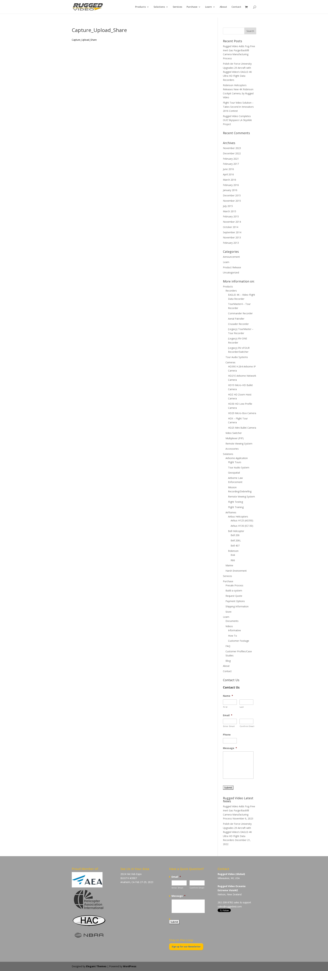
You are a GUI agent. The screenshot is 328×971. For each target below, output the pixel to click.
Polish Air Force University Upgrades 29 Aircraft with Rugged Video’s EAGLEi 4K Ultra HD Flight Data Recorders (237, 72)
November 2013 (232, 237)
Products (140, 7)
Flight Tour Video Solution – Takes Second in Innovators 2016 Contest (238, 106)
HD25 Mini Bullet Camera (242, 427)
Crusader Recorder (238, 324)
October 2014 (230, 227)
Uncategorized (231, 272)
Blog (228, 660)
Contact (236, 7)
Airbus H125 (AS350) (242, 520)
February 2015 (231, 216)
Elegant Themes (96, 966)
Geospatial (234, 472)
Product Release (232, 267)
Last (242, 707)
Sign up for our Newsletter (186, 946)
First (225, 707)
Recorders (231, 290)
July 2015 (228, 206)
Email (227, 715)
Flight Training (236, 507)
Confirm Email (246, 726)
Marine (229, 565)
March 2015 (229, 211)
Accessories (232, 448)
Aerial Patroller (236, 318)
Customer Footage (238, 640)
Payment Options (235, 601)
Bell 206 (235, 535)
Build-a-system (234, 590)
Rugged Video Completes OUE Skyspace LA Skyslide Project (237, 120)
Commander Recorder (240, 313)
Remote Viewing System (239, 443)
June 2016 (228, 169)
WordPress (129, 966)
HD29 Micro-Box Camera (242, 413)
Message (230, 748)
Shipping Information (237, 606)
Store (228, 611)
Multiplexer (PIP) (235, 438)
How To (232, 635)
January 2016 (230, 190)
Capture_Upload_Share (84, 39)
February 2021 (231, 158)
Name (228, 695)
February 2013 (231, 242)
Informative (234, 630)
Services (177, 7)
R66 (233, 560)
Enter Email (229, 726)
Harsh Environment (236, 570)
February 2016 (231, 185)
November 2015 (232, 200)
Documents (232, 621)
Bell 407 (235, 545)
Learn (208, 7)
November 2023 (232, 148)
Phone (227, 734)
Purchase (192, 7)
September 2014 (232, 232)
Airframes (231, 512)
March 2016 (229, 179)
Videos (229, 626)
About (223, 7)
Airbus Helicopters (238, 516)
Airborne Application (237, 458)
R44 (233, 555)
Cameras (230, 362)
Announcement (231, 256)
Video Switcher (234, 433)
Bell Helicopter (236, 531)
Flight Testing (235, 501)
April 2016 (228, 174)
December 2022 (232, 153)
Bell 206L (236, 540)
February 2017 (231, 163)
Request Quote (234, 595)
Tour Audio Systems (237, 357)
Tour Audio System (238, 467)
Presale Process (234, 585)
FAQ (228, 646)
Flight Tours (234, 462)
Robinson (233, 550)
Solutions (159, 7)
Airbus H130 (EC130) (242, 525)
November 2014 (232, 221)
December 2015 (232, 195)
